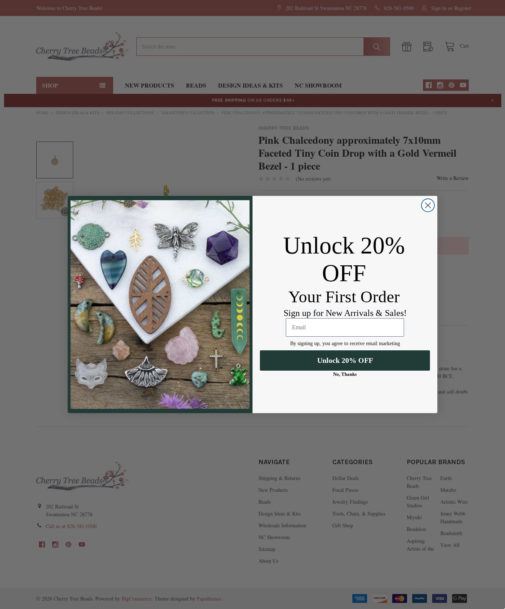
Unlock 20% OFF (345, 360)
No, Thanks (345, 374)
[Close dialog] (427, 205)
